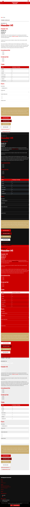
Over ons (2, 489)
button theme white (5, 239)
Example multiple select (4, 206)
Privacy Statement (16, 505)
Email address (3, 86)
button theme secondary (6, 233)
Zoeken (2, 480)
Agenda (2, 484)
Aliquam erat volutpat (15, 36)
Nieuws (2, 491)
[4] (15, 98)
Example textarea (3, 100)
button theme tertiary (6, 236)
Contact (2, 481)
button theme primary (6, 117)
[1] (15, 95)
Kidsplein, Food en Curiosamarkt (5, 485)
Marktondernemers (3, 493)
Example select (3, 90)
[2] (15, 96)
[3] (15, 97)
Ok (11, 505)
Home (2, 17)
